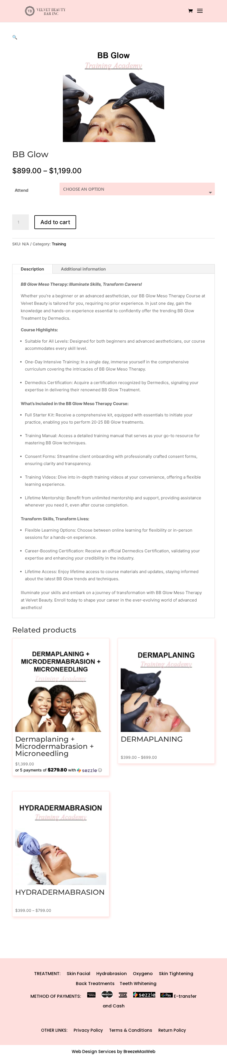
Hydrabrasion (111, 973)
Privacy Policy (88, 1030)
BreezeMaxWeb (139, 1051)
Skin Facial (78, 973)
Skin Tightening (176, 973)
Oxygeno (143, 973)
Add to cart (55, 222)
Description (32, 269)
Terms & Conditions (130, 1030)
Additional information (83, 269)
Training (59, 243)
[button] (14, 37)
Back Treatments (95, 983)
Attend (22, 190)
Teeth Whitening (138, 983)
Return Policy (172, 1030)
